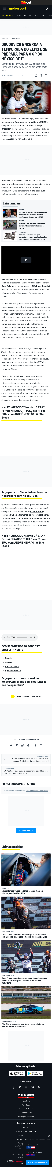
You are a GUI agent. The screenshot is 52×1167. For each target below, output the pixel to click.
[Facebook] (11, 745)
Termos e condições (18, 1155)
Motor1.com (26, 1105)
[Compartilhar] (36, 75)
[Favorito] (40, 75)
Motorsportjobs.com (26, 1109)
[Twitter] (16, 745)
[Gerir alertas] (41, 745)
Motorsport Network (21, 1161)
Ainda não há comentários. (26, 790)
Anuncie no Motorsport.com (26, 1131)
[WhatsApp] (22, 745)
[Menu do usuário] (47, 8)
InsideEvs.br (26, 1101)
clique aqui (23, 681)
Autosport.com (26, 1113)
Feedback (26, 1127)
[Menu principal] (4, 9)
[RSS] (38, 1087)
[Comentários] (47, 75)
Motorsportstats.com (26, 1116)
